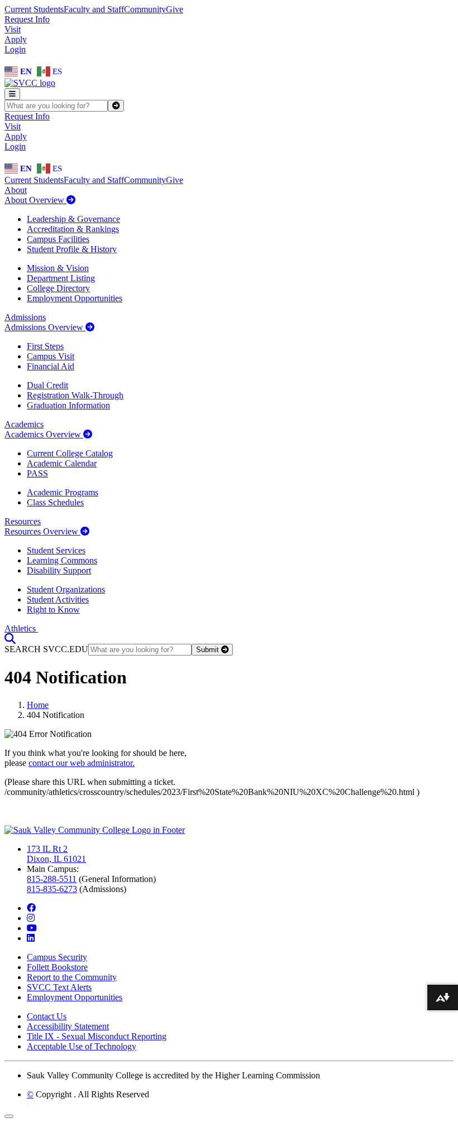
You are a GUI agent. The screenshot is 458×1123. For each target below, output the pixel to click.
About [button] (15, 190)
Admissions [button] (25, 317)
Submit (208, 649)
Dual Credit (47, 385)
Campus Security (57, 957)
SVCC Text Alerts (59, 987)
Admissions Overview (44, 327)
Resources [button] (22, 521)
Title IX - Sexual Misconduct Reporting (96, 1036)
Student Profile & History (72, 249)
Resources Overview (42, 531)
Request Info (27, 19)
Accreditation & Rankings (73, 229)
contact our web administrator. (81, 763)
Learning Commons (62, 560)
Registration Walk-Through (75, 395)
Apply (15, 39)
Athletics (21, 628)
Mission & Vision (58, 268)
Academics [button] (24, 424)
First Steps (45, 346)
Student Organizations (66, 589)
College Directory (58, 288)
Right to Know (53, 609)
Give (174, 9)
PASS (37, 473)
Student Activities (58, 599)
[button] (10, 638)
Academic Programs (62, 492)
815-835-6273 (52, 889)
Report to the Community (72, 977)
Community (145, 9)
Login (15, 49)
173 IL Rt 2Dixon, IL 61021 (56, 854)
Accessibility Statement (68, 1026)
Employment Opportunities (74, 298)
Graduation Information (68, 405)
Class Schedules (55, 502)
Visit (12, 29)
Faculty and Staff (94, 9)
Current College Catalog (70, 453)
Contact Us (46, 1016)
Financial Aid (50, 366)
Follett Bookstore (57, 967)
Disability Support (59, 570)
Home (38, 705)
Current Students (34, 9)
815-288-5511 (52, 879)
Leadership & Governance (73, 219)
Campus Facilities (58, 239)
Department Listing (61, 278)
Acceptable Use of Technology (81, 1046)
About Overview (35, 200)
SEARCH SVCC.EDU (46, 649)
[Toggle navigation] (12, 94)
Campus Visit (50, 356)
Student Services (56, 550)
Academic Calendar (62, 463)
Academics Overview (43, 434)
